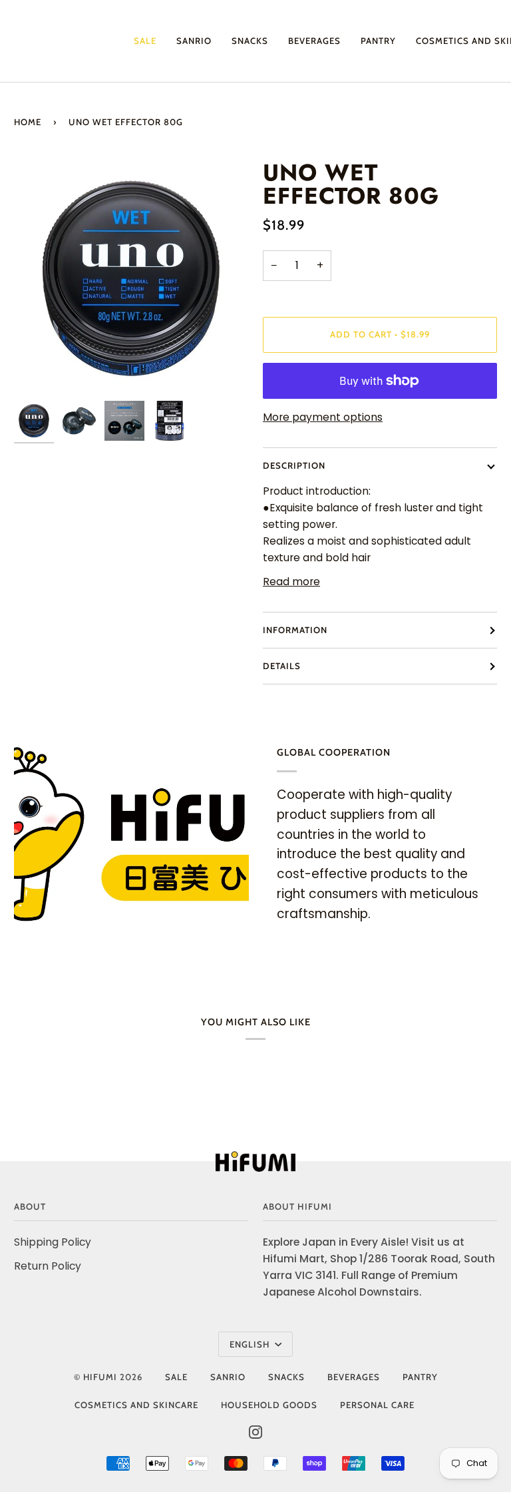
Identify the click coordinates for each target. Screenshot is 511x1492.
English (251, 1344)
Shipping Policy (52, 1242)
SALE (176, 1376)
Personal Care (377, 1404)
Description (294, 465)
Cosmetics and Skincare (136, 1404)
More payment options (323, 417)
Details (282, 665)
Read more (291, 582)
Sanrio (228, 1376)
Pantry (420, 1376)
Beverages (353, 1376)
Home (27, 122)
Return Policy (47, 1266)
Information (295, 629)
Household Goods (269, 1404)
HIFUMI (100, 1376)
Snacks (286, 1376)
